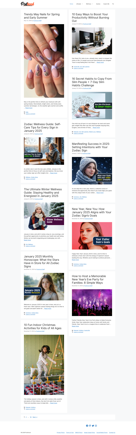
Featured (76, 131)
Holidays (81, 330)
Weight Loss (92, 131)
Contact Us (112, 432)
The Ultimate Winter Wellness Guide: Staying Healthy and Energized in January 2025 (43, 192)
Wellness (88, 4)
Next (35, 417)
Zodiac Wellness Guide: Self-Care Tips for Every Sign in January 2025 (42, 127)
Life (81, 66)
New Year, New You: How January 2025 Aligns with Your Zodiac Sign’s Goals (91, 212)
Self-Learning (85, 66)
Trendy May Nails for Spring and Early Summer (42, 16)
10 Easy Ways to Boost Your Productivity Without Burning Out (90, 17)
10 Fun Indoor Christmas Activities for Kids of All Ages (42, 326)
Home (71, 4)
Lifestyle (78, 4)
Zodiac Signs (34, 177)
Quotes (98, 4)
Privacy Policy (61, 432)
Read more (28, 108)
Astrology (76, 196)
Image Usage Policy (89, 432)
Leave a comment (30, 113)
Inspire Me (106, 4)
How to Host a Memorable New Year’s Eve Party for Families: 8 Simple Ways (89, 279)
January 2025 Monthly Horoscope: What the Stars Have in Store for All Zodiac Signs (41, 261)
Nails (27, 112)
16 (31, 417)
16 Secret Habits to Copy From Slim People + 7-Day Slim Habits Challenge (92, 82)
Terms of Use (70, 432)
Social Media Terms (102, 432)
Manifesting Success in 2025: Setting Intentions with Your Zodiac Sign (91, 147)
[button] (113, 4)
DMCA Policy (78, 432)
